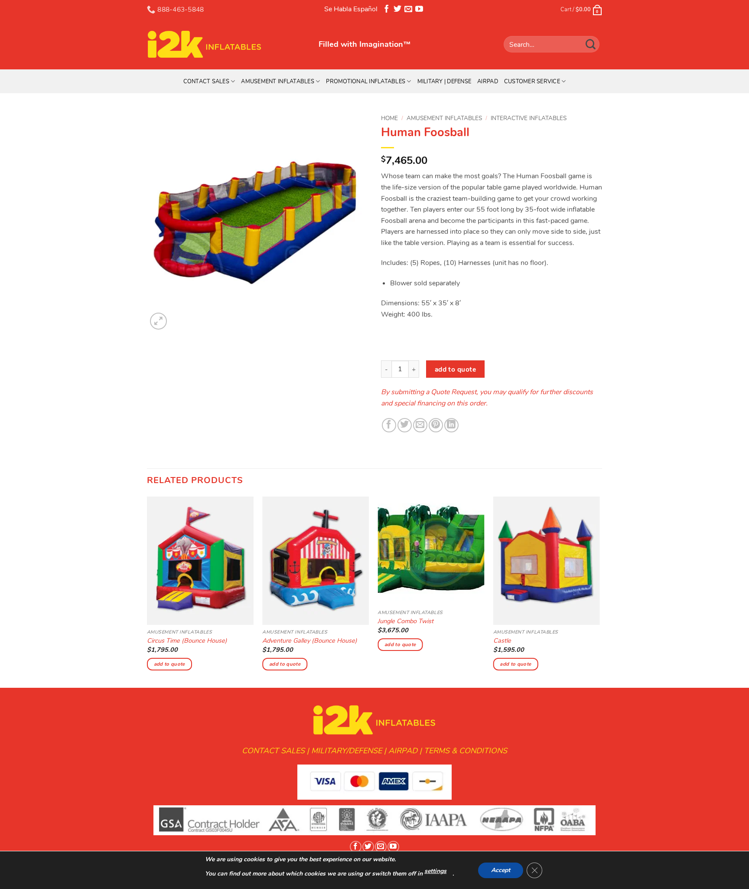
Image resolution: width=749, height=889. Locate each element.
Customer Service (532, 81)
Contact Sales (206, 81)
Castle (502, 641)
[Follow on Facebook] (387, 10)
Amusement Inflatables (277, 81)
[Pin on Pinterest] (436, 425)
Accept (500, 870)
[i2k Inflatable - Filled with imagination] (226, 44)
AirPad (487, 81)
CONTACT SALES (273, 750)
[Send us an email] (408, 10)
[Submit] (590, 44)
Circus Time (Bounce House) (187, 641)
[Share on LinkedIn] (451, 425)
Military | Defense (444, 81)
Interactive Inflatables (529, 118)
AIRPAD (402, 750)
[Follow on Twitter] (397, 10)
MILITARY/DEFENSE (346, 750)
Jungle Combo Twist (405, 621)
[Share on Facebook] (389, 425)
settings (435, 871)
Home (389, 118)
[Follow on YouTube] (419, 10)
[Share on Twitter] (404, 425)
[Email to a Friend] (420, 425)
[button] (158, 321)
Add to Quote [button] (169, 663)
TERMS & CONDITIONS (465, 750)
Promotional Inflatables (365, 81)
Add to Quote (455, 369)
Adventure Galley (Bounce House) (309, 641)
